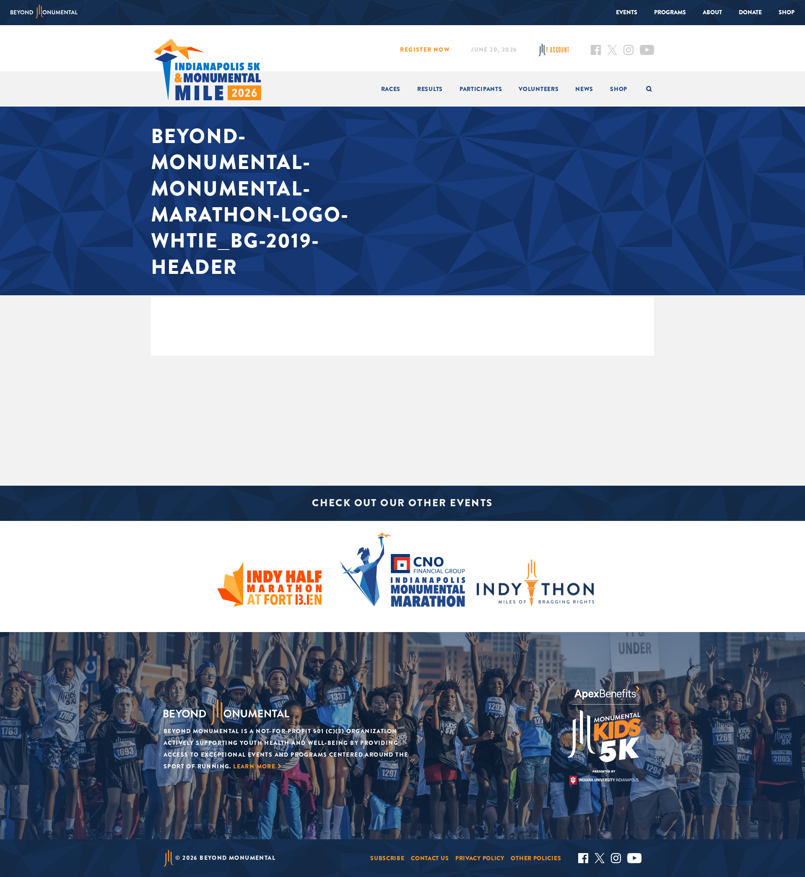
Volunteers (538, 89)
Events (626, 12)
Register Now (425, 49)
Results (430, 89)
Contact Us (430, 858)
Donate (750, 12)
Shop (787, 12)
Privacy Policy (479, 858)
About (712, 12)
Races (391, 89)
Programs (670, 12)
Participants (481, 89)
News (584, 89)
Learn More (254, 766)
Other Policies (536, 858)
